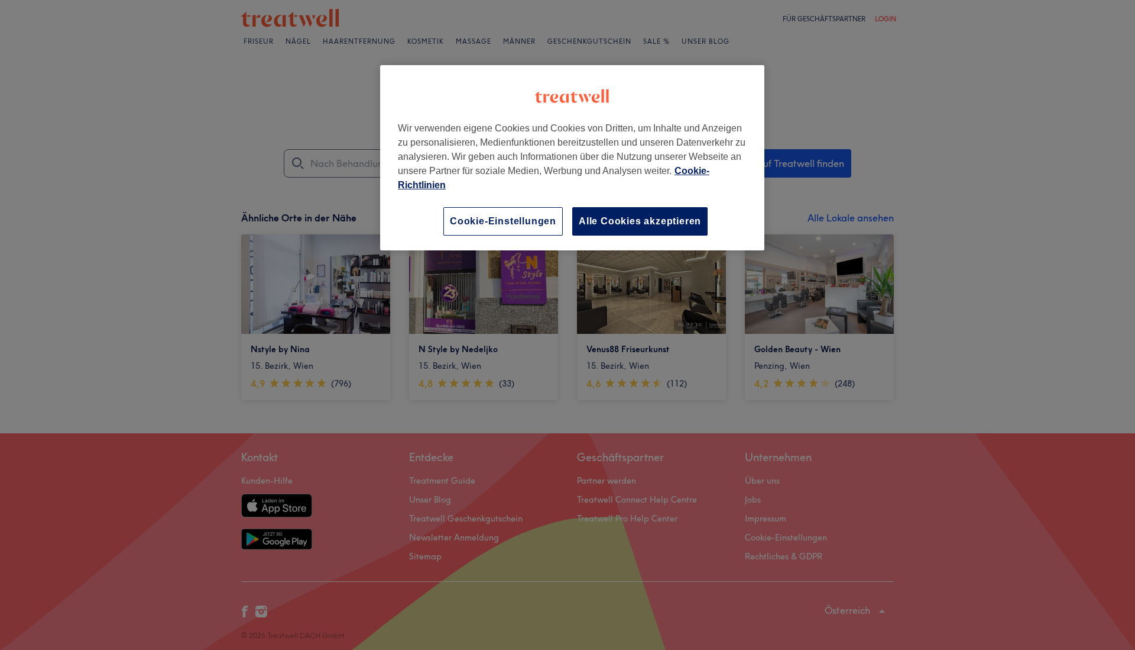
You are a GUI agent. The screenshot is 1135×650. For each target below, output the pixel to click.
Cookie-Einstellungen (503, 221)
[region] (572, 157)
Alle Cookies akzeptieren (640, 221)
